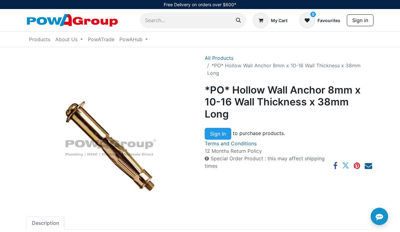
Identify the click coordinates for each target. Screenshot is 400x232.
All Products (219, 58)
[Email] (368, 165)
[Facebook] (335, 165)
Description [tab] (45, 223)
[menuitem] (40, 39)
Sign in (360, 20)
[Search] (238, 20)
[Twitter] (345, 165)
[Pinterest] (357, 165)
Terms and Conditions (231, 143)
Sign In (218, 134)
